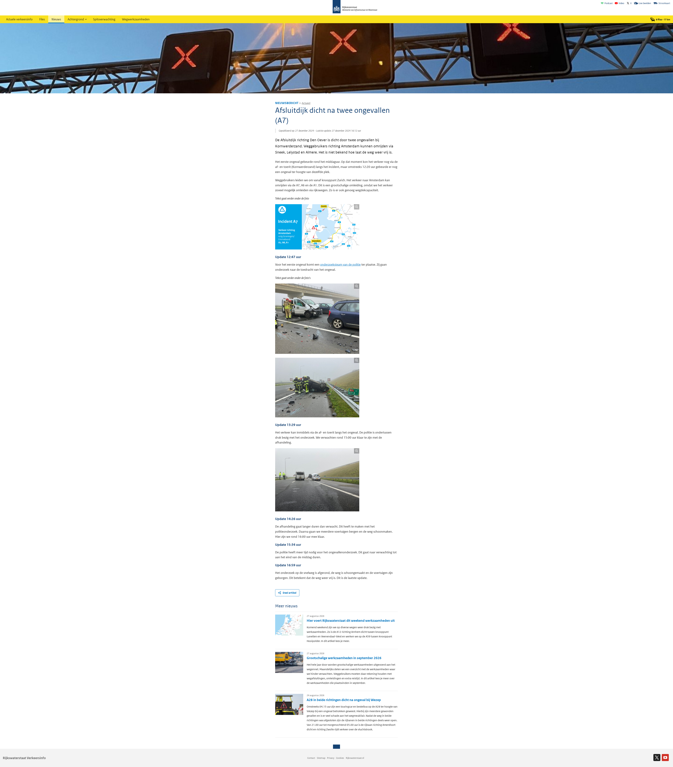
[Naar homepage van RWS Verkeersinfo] (355, 7)
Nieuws (56, 19)
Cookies (340, 757)
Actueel (306, 103)
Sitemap (321, 757)
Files (42, 19)
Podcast (608, 3)
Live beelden (645, 3)
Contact (311, 757)
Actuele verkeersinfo (19, 19)
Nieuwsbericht (286, 103)
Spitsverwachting (104, 19)
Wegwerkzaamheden (136, 19)
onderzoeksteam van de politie (340, 264)
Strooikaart (664, 3)
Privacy (330, 757)
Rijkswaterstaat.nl (355, 757)
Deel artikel (289, 592)
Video (621, 3)
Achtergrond (76, 19)
